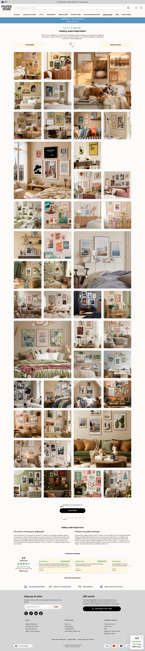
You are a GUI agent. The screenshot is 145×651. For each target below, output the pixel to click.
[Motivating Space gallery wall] (87, 334)
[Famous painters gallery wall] (27, 125)
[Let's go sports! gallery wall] (117, 155)
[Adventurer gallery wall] (102, 439)
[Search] (128, 8)
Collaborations (69, 629)
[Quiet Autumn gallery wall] (102, 80)
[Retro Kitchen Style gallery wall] (57, 215)
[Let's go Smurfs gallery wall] (57, 125)
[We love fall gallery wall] (57, 66)
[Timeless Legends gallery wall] (87, 304)
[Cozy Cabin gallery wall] (87, 394)
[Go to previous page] (61, 518)
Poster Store (67, 28)
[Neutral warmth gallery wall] (117, 334)
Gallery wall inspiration (33, 631)
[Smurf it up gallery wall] (87, 125)
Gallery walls (77, 28)
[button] (74, 44)
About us (68, 624)
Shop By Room (115, 45)
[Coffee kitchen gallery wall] (27, 245)
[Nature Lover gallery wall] (57, 424)
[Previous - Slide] (35, 565)
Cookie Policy (71, 639)
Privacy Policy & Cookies (86, 639)
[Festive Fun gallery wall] (87, 484)
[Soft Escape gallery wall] (87, 364)
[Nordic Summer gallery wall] (27, 215)
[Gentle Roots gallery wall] (57, 275)
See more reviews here (72, 578)
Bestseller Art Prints (32, 626)
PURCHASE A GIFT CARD (103, 609)
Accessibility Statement (72, 631)
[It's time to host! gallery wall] (117, 215)
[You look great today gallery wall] (117, 125)
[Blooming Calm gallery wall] (42, 349)
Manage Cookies (109, 633)
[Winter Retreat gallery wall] (57, 394)
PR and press (69, 626)
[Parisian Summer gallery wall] (117, 185)
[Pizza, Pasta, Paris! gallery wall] (87, 185)
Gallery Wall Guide (31, 624)
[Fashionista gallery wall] (42, 170)
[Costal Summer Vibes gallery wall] (87, 215)
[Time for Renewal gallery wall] (27, 304)
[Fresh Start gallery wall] (117, 304)
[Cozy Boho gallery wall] (27, 454)
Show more (72, 510)
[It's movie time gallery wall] (87, 155)
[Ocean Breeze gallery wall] (102, 260)
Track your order (109, 624)
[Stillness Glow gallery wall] (117, 484)
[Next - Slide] (129, 565)
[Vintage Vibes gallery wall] (27, 484)
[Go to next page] (83, 518)
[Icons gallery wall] (27, 394)
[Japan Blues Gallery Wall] (117, 364)
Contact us (108, 626)
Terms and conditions (58, 639)
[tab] (136, 8)
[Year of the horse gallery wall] (27, 95)
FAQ (105, 629)
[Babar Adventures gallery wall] (27, 275)
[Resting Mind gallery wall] (57, 304)
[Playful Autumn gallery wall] (27, 66)
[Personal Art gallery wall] (117, 394)
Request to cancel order (112, 631)
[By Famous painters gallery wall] (57, 95)
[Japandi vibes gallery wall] (57, 245)
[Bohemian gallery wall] (27, 424)
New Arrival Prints (31, 629)
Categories (29, 45)
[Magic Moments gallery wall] (57, 484)
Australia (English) (23, 646)
